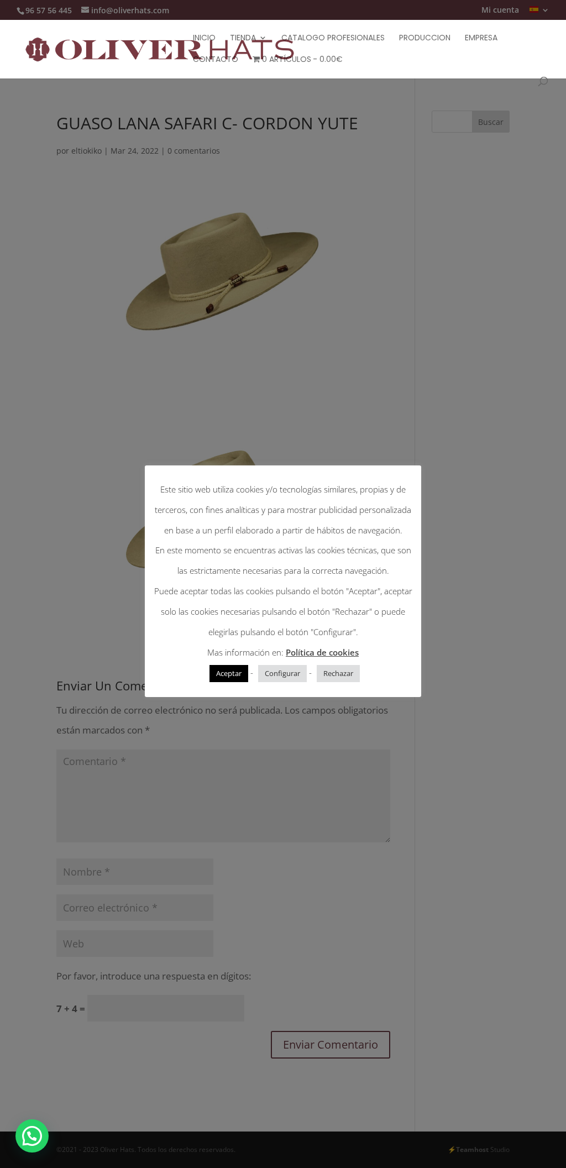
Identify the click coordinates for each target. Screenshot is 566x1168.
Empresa (481, 38)
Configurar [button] (282, 673)
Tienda (243, 38)
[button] (32, 1136)
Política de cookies (322, 652)
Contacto (215, 60)
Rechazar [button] (338, 673)
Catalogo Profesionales (333, 38)
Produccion (424, 38)
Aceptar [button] (229, 673)
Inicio (204, 38)
